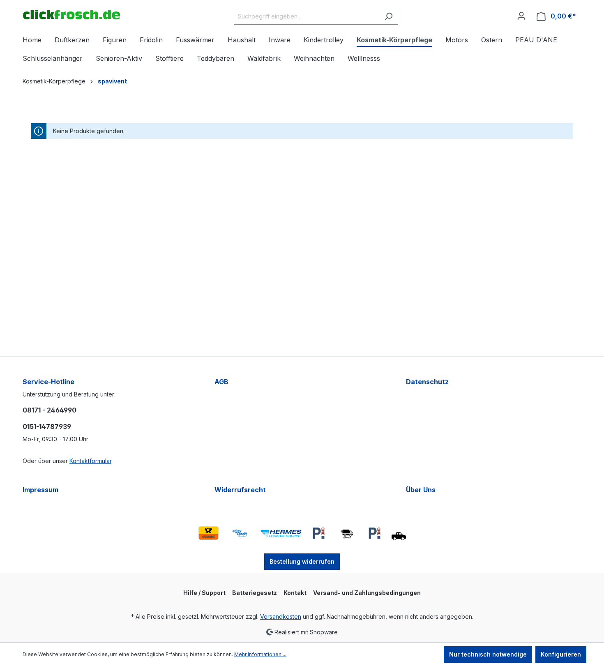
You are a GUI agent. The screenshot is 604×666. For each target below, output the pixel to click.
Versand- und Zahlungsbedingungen (367, 592)
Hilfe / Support (204, 592)
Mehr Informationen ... (260, 654)
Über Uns (421, 490)
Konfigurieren (561, 654)
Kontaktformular (90, 460)
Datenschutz (427, 382)
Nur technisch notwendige (488, 654)
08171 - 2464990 (49, 410)
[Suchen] (388, 16)
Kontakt (295, 592)
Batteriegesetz (254, 592)
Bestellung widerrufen (302, 561)
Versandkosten (280, 616)
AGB (221, 382)
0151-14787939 (47, 426)
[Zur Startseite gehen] (71, 14)
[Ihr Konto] (521, 16)
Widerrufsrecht (240, 490)
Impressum (40, 490)
